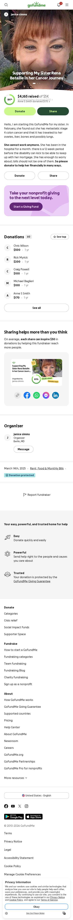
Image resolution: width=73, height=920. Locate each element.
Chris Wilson (21, 245)
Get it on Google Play (14, 817)
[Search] (6, 4)
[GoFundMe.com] (36, 5)
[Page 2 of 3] (37, 83)
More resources (14, 777)
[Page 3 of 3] (39, 83)
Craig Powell (21, 269)
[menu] (66, 4)
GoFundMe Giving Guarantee (32, 581)
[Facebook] (27, 395)
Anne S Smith (22, 293)
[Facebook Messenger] (46, 395)
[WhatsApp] (36, 395)
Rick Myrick (21, 257)
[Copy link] (17, 395)
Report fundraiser (39, 494)
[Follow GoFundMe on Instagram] (26, 806)
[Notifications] (58, 4)
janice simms (22, 434)
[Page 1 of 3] (34, 83)
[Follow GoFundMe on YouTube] (13, 806)
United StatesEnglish (38, 795)
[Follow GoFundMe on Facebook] (6, 806)
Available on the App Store (34, 817)
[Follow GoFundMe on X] (19, 806)
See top (61, 236)
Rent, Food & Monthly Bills (47, 468)
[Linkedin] (55, 395)
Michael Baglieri (24, 281)
